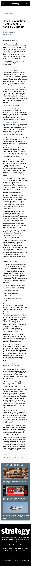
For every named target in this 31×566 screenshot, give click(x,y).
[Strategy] (15, 4)
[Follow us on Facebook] (13, 545)
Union (21, 459)
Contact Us (22, 548)
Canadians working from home (14, 46)
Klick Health (10, 459)
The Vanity (16, 459)
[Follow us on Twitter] (17, 545)
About (5, 548)
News (10, 13)
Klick (5, 459)
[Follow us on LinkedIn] (9, 545)
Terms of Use (21, 550)
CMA (23, 457)
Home (5, 13)
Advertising (10, 550)
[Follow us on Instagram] (21, 545)
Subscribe (13, 548)
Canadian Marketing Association (12, 457)
